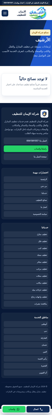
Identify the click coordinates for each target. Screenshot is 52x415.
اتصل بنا (44, 207)
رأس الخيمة (42, 358)
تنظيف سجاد (42, 255)
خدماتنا (44, 193)
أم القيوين (43, 372)
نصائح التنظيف (41, 200)
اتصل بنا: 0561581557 (37, 140)
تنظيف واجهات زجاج (39, 297)
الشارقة (44, 338)
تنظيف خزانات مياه (39, 290)
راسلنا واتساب (40, 148)
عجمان (44, 345)
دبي (45, 331)
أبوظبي (44, 324)
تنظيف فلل (42, 241)
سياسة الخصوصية (40, 214)
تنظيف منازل (42, 234)
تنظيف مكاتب (41, 283)
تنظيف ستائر (42, 262)
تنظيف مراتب (41, 269)
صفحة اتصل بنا (40, 156)
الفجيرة (44, 365)
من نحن (44, 186)
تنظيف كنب (42, 248)
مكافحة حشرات (40, 303)
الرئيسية (44, 179)
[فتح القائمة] (5, 13)
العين (45, 351)
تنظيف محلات (41, 276)
